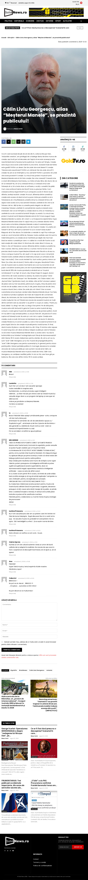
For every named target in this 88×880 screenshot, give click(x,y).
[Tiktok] (10, 851)
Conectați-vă (73, 147)
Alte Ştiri (11, 37)
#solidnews (23, 670)
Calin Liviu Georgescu (36, 670)
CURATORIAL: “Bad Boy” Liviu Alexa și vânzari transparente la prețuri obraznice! (77, 197)
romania (49, 670)
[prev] (78, 27)
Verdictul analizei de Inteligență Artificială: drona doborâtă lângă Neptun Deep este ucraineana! (77, 186)
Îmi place (64, 146)
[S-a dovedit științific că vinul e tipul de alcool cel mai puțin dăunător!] (64, 233)
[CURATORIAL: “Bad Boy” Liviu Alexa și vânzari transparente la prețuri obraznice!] (64, 197)
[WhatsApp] (13, 142)
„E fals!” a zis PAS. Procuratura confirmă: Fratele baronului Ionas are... (44, 783)
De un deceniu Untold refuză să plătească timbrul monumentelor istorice (77, 224)
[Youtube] (13, 851)
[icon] (81, 3)
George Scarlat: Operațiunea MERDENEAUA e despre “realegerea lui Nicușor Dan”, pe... (14, 732)
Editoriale (5, 759)
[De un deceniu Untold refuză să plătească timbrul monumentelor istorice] (64, 223)
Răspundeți (12, 377)
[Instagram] (7, 851)
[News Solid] (5, 128)
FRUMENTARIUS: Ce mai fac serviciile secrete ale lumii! (77, 250)
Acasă (4, 37)
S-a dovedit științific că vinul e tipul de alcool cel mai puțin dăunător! (77, 233)
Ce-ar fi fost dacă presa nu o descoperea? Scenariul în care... (43, 731)
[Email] (18, 142)
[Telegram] (28, 142)
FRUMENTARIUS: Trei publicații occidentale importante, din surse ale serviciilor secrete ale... (13, 784)
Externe (4, 811)
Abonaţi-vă (78, 847)
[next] (81, 27)
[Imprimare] (23, 142)
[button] (81, 21)
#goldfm (13, 670)
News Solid (18, 129)
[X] (8, 142)
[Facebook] (4, 142)
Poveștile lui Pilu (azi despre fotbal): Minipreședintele (76, 241)
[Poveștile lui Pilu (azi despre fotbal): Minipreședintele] (64, 242)
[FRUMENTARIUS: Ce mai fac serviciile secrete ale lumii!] (64, 251)
